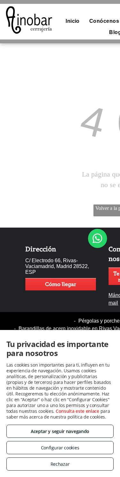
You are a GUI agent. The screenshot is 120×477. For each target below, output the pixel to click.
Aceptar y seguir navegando (60, 431)
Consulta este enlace (77, 411)
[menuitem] (72, 21)
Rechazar (60, 464)
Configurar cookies (60, 448)
